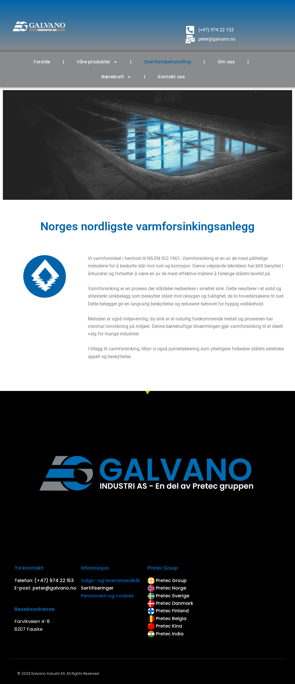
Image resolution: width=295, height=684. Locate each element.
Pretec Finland (173, 610)
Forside (42, 62)
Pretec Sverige (172, 595)
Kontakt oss (171, 77)
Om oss (226, 62)
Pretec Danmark (174, 603)
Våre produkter (93, 62)
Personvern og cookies (107, 595)
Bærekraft (112, 77)
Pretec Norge (171, 588)
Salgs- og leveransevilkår (110, 580)
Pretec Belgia (171, 618)
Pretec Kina (169, 626)
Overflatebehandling (167, 62)
